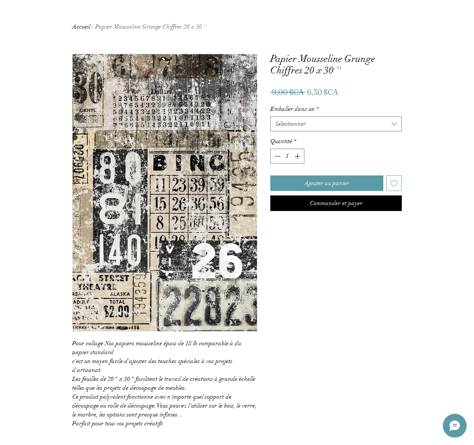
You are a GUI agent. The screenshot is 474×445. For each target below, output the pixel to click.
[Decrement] (276, 156)
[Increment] (298, 156)
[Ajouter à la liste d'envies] (394, 183)
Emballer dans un (294, 109)
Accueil (81, 26)
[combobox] (336, 123)
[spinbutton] (287, 156)
